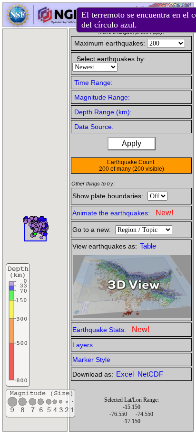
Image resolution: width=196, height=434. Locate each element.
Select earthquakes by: (111, 59)
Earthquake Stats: (110, 329)
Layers (82, 345)
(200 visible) (148, 169)
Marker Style (91, 359)
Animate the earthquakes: (122, 213)
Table (148, 246)
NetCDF (150, 374)
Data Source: (94, 126)
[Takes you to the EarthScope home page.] (43, 24)
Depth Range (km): (103, 112)
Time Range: (93, 82)
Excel (126, 374)
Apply (131, 143)
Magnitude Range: (102, 97)
